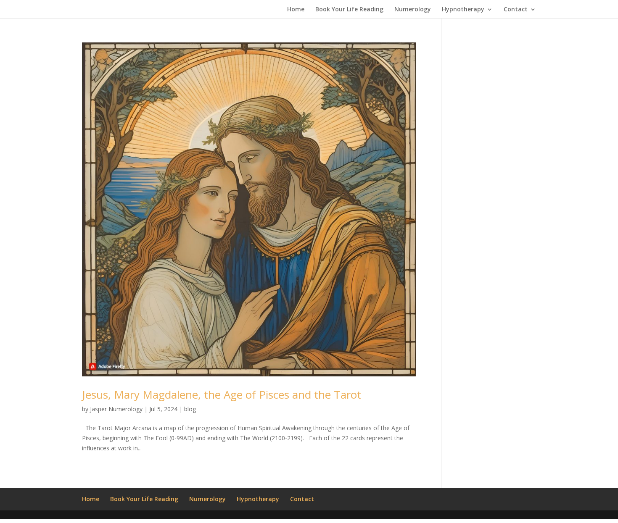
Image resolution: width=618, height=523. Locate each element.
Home (295, 9)
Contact (516, 9)
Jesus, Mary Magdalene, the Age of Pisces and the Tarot (221, 394)
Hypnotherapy (463, 9)
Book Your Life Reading (349, 9)
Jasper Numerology (116, 409)
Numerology (412, 9)
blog (190, 409)
